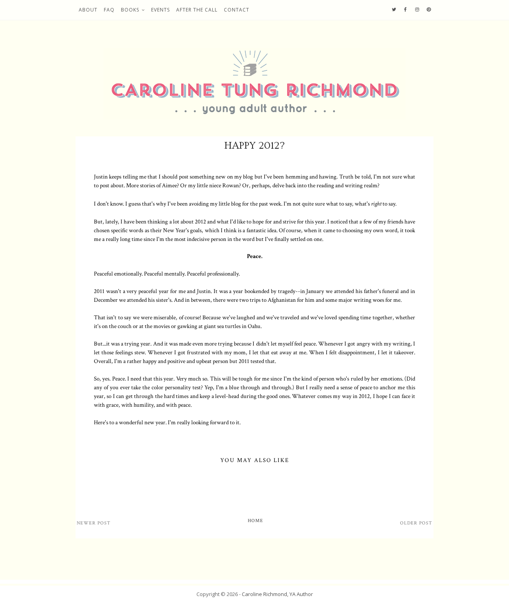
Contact (236, 9)
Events (160, 9)
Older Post (416, 523)
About (88, 9)
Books (130, 9)
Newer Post (94, 523)
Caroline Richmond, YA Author (277, 594)
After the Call (197, 9)
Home (255, 521)
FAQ (109, 9)
